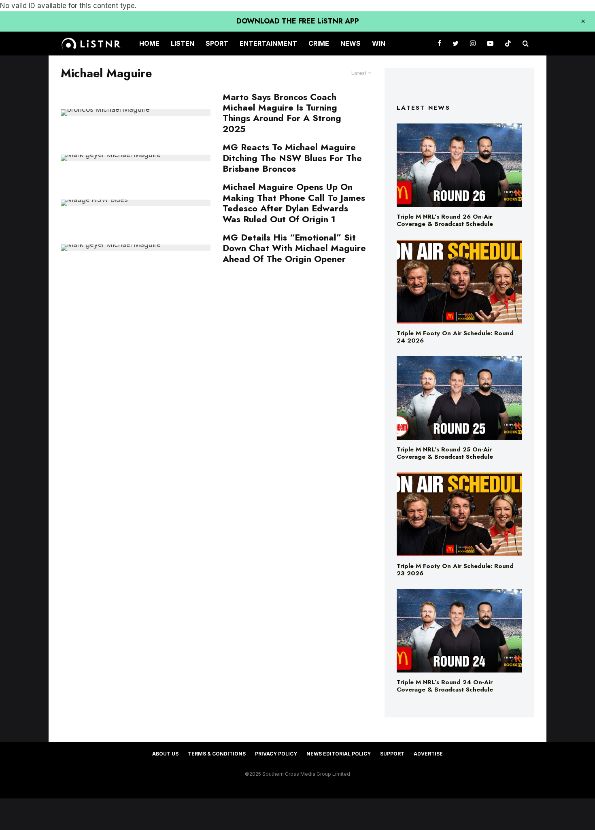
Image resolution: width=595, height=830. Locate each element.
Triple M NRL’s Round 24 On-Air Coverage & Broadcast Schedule (445, 686)
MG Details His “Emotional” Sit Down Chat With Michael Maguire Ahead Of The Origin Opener (294, 248)
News (350, 43)
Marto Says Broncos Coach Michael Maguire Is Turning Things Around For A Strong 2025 (282, 113)
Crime (318, 43)
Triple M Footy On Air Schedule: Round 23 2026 (455, 569)
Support (392, 754)
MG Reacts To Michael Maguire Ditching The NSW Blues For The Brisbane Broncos (292, 158)
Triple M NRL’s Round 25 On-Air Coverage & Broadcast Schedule (445, 453)
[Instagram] (472, 43)
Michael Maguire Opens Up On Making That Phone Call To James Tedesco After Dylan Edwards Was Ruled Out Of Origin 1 (294, 202)
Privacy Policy (276, 754)
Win (378, 43)
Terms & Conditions (217, 754)
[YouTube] (490, 43)
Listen (182, 43)
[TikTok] (508, 43)
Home (149, 43)
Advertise (428, 754)
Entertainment (268, 43)
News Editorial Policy (338, 754)
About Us (165, 754)
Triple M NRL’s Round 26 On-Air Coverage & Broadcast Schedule (445, 220)
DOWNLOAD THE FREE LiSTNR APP (297, 21)
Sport (217, 43)
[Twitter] (455, 43)
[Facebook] (439, 43)
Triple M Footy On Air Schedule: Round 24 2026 (455, 337)
